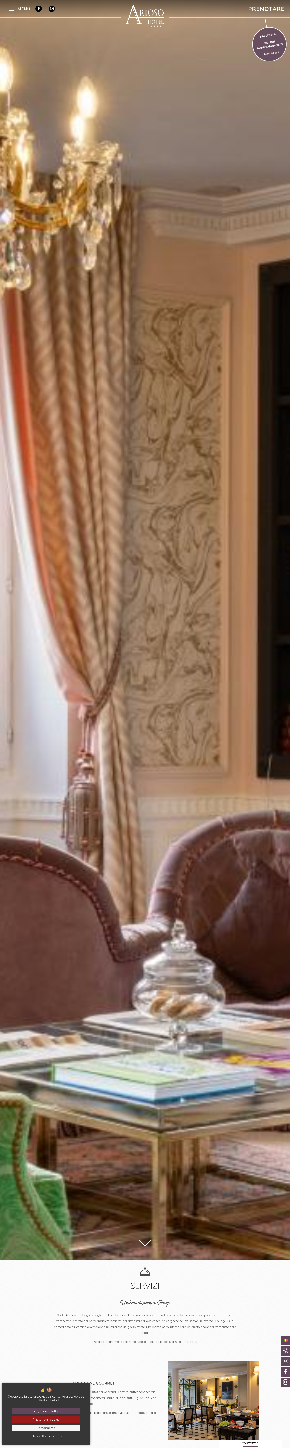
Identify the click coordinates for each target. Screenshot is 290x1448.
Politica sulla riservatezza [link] (46, 1436)
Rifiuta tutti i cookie (46, 1419)
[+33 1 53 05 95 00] (285, 1351)
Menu (23, 8)
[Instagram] (52, 9)
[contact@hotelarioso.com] (285, 1361)
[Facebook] (38, 9)
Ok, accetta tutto (46, 1411)
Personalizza (46, 1428)
